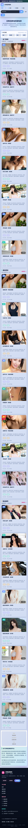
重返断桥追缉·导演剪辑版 (9, 59)
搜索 (21, 11)
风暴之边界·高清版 (7, 521)
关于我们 (5, 803)
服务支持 (5, 799)
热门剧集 (7, 821)
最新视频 (3, 791)
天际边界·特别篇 (7, 200)
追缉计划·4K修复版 (7, 549)
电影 (10, 8)
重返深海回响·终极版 (8, 605)
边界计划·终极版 (7, 143)
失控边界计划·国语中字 (8, 87)
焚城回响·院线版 (7, 402)
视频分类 (3, 789)
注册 (3, 15)
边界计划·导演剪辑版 (8, 374)
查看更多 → (24, 40)
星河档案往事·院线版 (8, 346)
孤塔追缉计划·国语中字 (8, 115)
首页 (4, 8)
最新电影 (3, 821)
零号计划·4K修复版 (7, 661)
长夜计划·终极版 (7, 318)
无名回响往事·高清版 (8, 577)
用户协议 (5, 805)
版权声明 (5, 801)
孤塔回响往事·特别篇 (8, 256)
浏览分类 (12, 821)
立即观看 (17, 780)
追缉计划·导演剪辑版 (8, 431)
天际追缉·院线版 (7, 228)
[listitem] (5, 35)
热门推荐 (3, 793)
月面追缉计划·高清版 (8, 690)
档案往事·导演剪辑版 (8, 290)
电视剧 (16, 8)
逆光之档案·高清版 (7, 171)
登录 (26, 11)
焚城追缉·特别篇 (7, 718)
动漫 (23, 8)
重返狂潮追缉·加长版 (8, 633)
